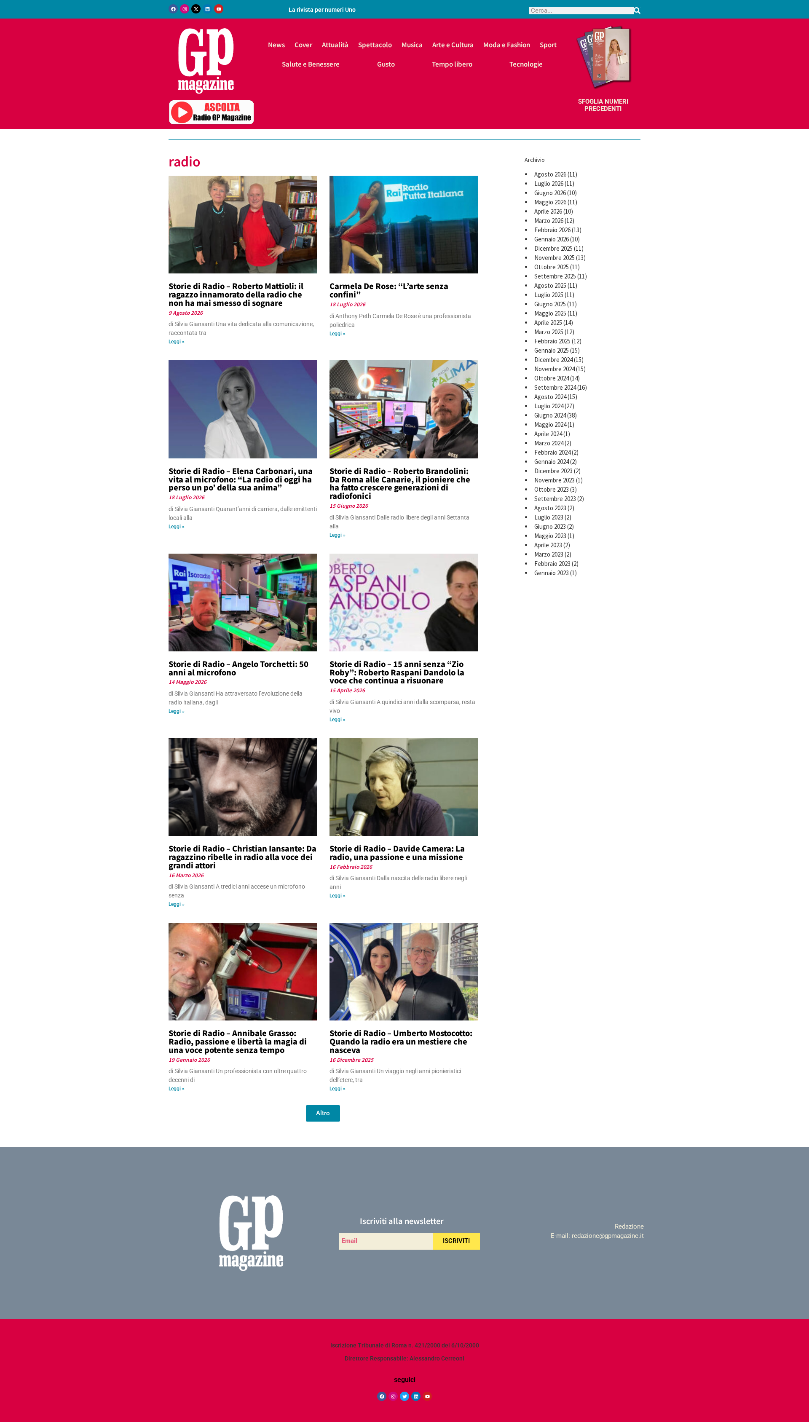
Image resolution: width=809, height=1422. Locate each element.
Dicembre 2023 (553, 471)
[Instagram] (184, 8)
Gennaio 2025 (551, 350)
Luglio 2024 (548, 406)
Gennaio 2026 (551, 239)
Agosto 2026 (550, 174)
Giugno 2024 (550, 415)
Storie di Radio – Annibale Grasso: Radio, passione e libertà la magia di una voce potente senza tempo (238, 1041)
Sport (548, 44)
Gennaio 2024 (551, 462)
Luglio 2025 (548, 295)
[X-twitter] (196, 8)
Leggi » (177, 342)
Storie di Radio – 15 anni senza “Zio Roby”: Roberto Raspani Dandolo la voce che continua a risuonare (396, 672)
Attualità (335, 44)
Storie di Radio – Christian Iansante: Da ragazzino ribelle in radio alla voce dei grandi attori (242, 856)
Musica (412, 44)
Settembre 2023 (555, 499)
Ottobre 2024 (551, 378)
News (276, 44)
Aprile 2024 (548, 434)
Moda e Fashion (506, 44)
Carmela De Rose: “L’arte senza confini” (388, 290)
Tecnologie (526, 63)
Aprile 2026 (548, 211)
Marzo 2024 (548, 443)
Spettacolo (375, 44)
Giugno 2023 (550, 526)
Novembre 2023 (554, 480)
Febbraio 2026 (552, 230)
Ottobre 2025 (551, 267)
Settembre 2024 (555, 387)
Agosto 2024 (550, 397)
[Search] (637, 10)
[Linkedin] (207, 8)
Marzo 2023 (548, 554)
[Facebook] (173, 8)
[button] (323, 1113)
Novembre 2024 (554, 369)
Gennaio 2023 (551, 573)
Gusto (386, 63)
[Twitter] (404, 1396)
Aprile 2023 (548, 545)
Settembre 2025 (555, 276)
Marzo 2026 (548, 221)
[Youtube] (218, 8)
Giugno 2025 (550, 304)
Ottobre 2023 (551, 489)
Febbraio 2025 (552, 341)
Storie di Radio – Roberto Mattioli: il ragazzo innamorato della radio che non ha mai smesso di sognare (236, 294)
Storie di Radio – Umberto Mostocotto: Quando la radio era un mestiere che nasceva (400, 1041)
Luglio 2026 (548, 183)
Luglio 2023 (548, 517)
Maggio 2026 (550, 202)
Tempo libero (452, 63)
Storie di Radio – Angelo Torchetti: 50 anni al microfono (238, 668)
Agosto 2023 (550, 508)
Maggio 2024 (550, 424)
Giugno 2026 (550, 193)
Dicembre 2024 (553, 360)
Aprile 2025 (548, 323)
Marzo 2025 (548, 332)
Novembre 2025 (554, 258)
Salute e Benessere (311, 63)
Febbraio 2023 (552, 564)
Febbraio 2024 (552, 452)
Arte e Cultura (453, 44)
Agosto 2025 (550, 285)
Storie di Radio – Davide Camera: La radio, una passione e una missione (397, 852)
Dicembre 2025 (553, 248)
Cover (303, 44)
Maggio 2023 (550, 536)
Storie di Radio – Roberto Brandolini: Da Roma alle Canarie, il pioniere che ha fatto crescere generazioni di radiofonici (399, 483)
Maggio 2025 (550, 313)
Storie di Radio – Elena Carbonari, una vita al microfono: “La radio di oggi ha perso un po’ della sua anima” (241, 479)
